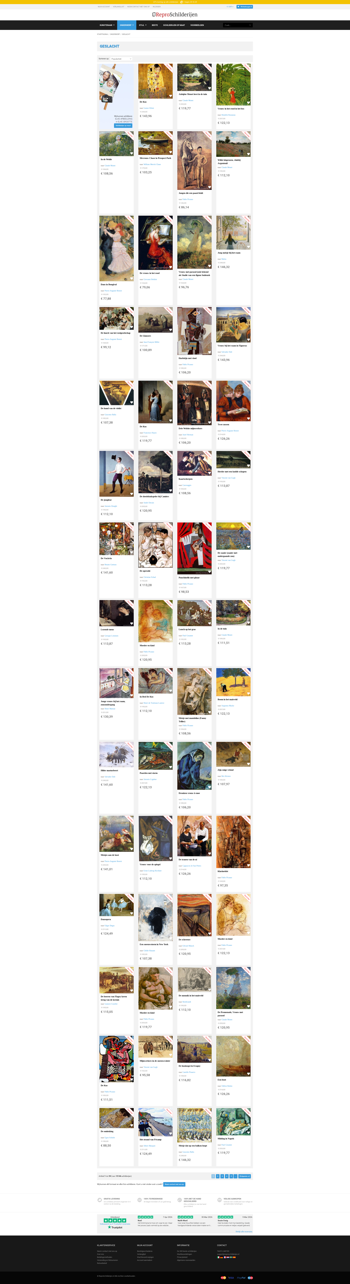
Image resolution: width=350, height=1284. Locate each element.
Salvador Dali (226, 352)
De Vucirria (106, 558)
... (235, 1176)
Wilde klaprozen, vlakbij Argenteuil (229, 161)
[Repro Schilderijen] (228, 1257)
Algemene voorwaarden (186, 1260)
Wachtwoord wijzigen (145, 1257)
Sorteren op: (104, 59)
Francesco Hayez (150, 433)
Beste (155, 25)
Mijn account (104, 7)
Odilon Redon (226, 1086)
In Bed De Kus (146, 697)
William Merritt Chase (152, 164)
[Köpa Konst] (231, 1257)
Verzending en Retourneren (107, 1260)
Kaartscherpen (185, 479)
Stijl (141, 25)
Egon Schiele (110, 1138)
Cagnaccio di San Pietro (192, 866)
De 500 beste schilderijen (187, 1251)
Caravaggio (187, 485)
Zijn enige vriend (226, 770)
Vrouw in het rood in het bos (231, 109)
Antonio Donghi (110, 506)
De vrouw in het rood (150, 273)
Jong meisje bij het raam (229, 253)
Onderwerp (125, 25)
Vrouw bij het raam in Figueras (232, 345)
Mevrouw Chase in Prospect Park (155, 158)
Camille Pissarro (189, 1072)
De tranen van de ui (188, 859)
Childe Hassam (149, 951)
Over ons (100, 1254)
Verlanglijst (119, 7)
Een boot (222, 1080)
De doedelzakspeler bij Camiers (154, 496)
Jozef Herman (188, 435)
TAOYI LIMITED (223, 1251)
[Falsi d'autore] (218, 1257)
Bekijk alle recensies (244, 1231)
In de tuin (222, 629)
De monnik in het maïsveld (191, 995)
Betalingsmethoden (104, 1257)
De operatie (145, 571)
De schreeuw (185, 939)
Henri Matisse (110, 709)
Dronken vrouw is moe (189, 793)
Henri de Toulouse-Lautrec (154, 703)
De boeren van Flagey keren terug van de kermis (114, 998)
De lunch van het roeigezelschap (115, 333)
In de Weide (106, 159)
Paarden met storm (149, 773)
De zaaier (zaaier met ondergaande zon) (227, 554)
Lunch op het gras (187, 629)
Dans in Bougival (109, 284)
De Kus (143, 102)
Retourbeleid (102, 1263)
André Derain (148, 503)
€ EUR (229, 7)
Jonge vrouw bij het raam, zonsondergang (113, 703)
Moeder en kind (147, 645)
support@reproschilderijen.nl (228, 1254)
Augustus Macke (227, 706)
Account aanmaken (144, 1260)
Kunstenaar (106, 25)
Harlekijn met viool (187, 358)
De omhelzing (107, 1131)
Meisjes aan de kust (110, 855)
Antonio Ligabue (150, 779)
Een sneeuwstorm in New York (154, 944)
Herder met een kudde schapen (232, 471)
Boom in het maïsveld (227, 699)
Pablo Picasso (188, 199)
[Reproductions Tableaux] (224, 1257)
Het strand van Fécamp (150, 1139)
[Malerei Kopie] (221, 1257)
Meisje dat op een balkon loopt (193, 1146)
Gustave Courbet (111, 1004)
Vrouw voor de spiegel (150, 864)
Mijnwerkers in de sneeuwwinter (155, 1061)
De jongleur (106, 500)
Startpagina (102, 34)
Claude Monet (188, 100)
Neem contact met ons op (138, 7)
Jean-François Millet (151, 342)
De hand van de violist (111, 408)
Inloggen (157, 7)
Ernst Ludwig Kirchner (153, 871)
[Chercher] (250, 25)
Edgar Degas (109, 926)
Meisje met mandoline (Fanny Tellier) (192, 720)
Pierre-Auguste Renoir (113, 291)
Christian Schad (150, 577)
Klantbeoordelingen (184, 1254)
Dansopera (106, 919)
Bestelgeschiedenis (144, 1251)
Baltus (223, 259)
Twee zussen (223, 424)
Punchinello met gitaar (189, 577)
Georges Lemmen (111, 636)
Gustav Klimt (149, 108)
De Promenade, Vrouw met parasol (230, 1014)
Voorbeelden (197, 25)
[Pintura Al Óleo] (234, 1257)
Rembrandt (187, 1002)
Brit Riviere (226, 776)
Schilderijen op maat (174, 25)
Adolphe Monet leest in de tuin (193, 94)
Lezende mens (107, 629)
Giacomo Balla (110, 415)
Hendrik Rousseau (228, 115)
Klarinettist (223, 871)
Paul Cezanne (188, 636)
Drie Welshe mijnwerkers (190, 428)
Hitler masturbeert (109, 770)
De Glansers (145, 336)
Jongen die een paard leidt (191, 193)
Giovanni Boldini (150, 279)
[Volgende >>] (245, 1176)
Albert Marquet (149, 1146)
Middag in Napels (226, 1138)
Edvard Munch (188, 946)
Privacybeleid (182, 1257)
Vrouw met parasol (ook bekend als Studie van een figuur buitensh (194, 273)
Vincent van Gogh (228, 478)
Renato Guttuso (110, 565)
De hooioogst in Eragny (189, 1066)
